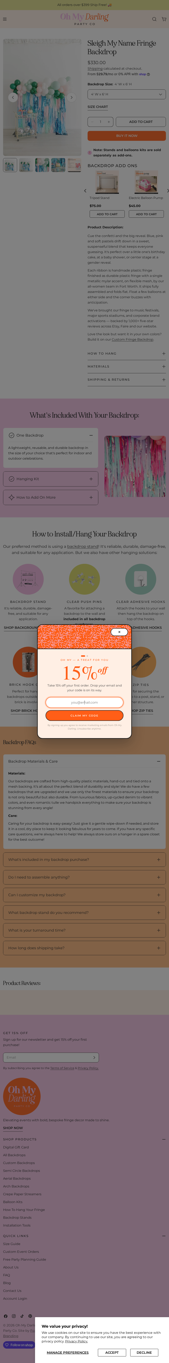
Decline (144, 1353)
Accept (112, 1353)
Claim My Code (84, 715)
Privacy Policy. (76, 1341)
